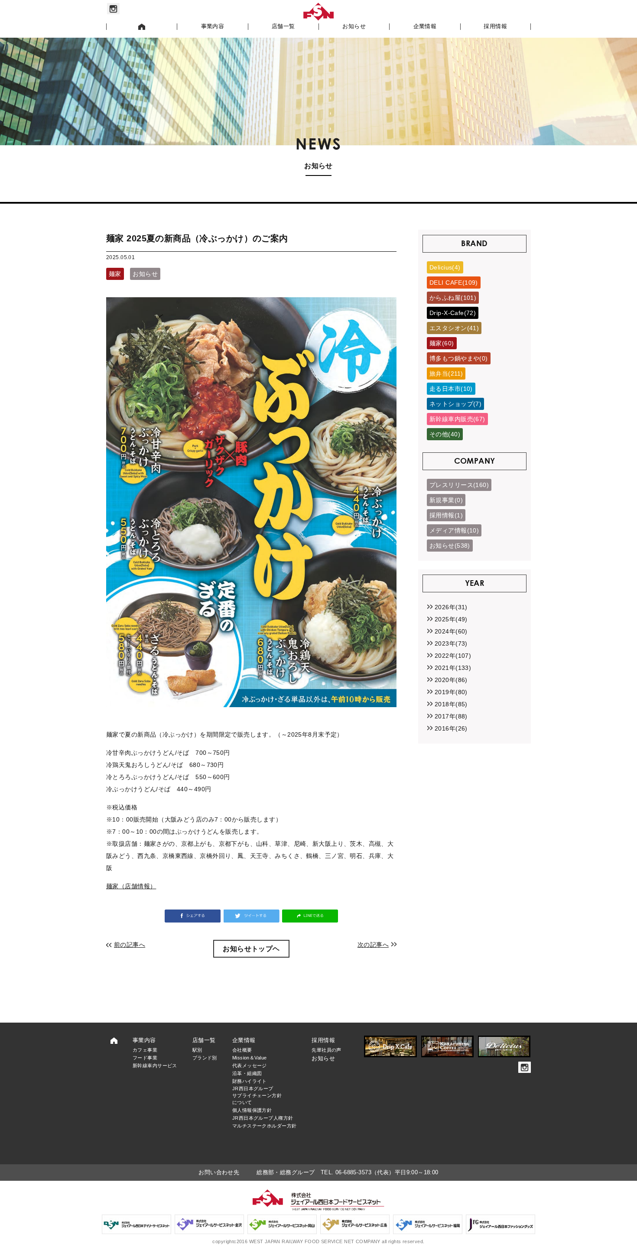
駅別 (197, 1050)
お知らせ (354, 26)
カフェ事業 (145, 1050)
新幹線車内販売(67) (457, 419)
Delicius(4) (445, 267)
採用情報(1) (446, 515)
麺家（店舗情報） (131, 886)
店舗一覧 (283, 26)
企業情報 (425, 26)
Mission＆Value (249, 1057)
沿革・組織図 (247, 1073)
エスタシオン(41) (454, 328)
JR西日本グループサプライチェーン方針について (257, 1095)
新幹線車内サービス (155, 1065)
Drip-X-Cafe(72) (452, 312)
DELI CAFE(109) (453, 282)
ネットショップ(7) (455, 403)
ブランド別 (204, 1057)
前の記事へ (129, 944)
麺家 (115, 273)
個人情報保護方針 (252, 1110)
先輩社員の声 (326, 1050)
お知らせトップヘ (251, 948)
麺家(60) (441, 343)
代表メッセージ (249, 1065)
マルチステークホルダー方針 (264, 1125)
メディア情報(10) (454, 530)
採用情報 (495, 26)
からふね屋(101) (452, 297)
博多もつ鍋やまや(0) (458, 358)
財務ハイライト (249, 1081)
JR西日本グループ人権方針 (262, 1118)
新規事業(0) (446, 500)
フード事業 (145, 1057)
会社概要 (242, 1050)
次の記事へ (373, 944)
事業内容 (212, 26)
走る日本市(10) (451, 388)
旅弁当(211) (446, 373)
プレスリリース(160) (459, 484)
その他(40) (444, 434)
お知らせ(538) (449, 545)
